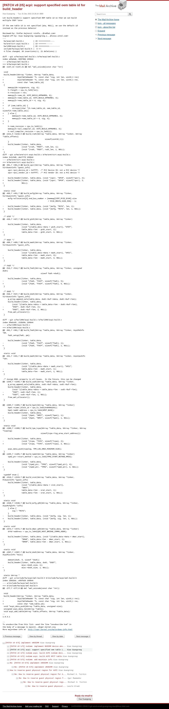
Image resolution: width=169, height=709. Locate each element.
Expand (101, 31)
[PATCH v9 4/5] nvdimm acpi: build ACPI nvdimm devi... (38, 653)
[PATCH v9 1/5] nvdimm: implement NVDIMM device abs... (38, 646)
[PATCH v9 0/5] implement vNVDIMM (22, 643)
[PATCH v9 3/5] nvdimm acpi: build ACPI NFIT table (36, 656)
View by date (57, 636)
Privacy (65, 706)
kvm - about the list (106, 27)
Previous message (12, 636)
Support (55, 706)
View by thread (35, 636)
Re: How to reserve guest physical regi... (45, 682)
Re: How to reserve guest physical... (47, 686)
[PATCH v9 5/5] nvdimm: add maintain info (31, 660)
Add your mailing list (33, 706)
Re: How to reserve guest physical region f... (42, 678)
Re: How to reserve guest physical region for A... (40, 674)
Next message (82, 636)
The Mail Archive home (108, 19)
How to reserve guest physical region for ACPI (33, 670)
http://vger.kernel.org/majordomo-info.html (50, 630)
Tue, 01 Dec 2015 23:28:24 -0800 (30, 14)
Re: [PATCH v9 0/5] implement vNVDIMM (29, 663)
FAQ (47, 706)
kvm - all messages (107, 23)
